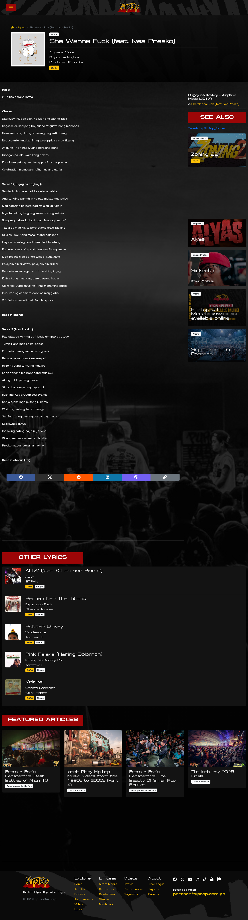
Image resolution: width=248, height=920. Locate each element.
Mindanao (106, 904)
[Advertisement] (93, 512)
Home (78, 884)
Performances (133, 889)
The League (156, 884)
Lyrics (21, 27)
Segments (131, 894)
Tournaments (83, 899)
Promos (153, 894)
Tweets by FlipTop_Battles (206, 128)
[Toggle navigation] (11, 7)
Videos (79, 904)
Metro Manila (108, 884)
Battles (128, 884)
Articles (79, 889)
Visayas (104, 899)
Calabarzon (107, 894)
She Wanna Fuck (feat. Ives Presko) (215, 104)
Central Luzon (108, 889)
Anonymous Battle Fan (19, 786)
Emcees (79, 894)
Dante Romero (77, 790)
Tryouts (153, 889)
